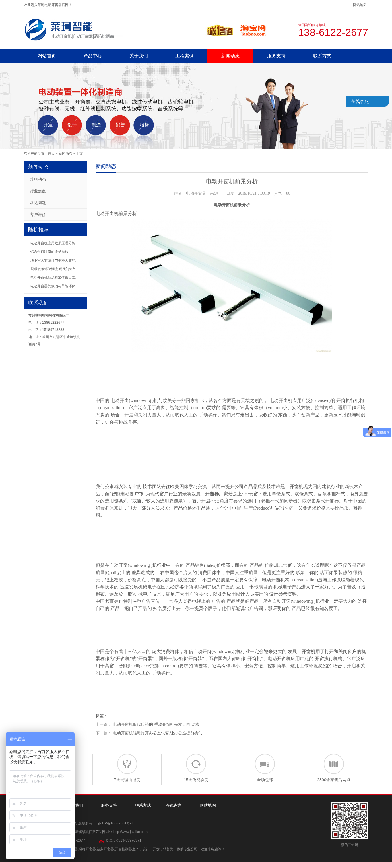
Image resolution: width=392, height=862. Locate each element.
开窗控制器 (123, 849)
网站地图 (360, 5)
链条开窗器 (105, 849)
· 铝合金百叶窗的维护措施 (48, 252)
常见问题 (38, 202)
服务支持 (276, 55)
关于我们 (138, 55)
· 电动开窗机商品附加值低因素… (53, 278)
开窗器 (212, 493)
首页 (51, 153)
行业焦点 (38, 191)
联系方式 (322, 55)
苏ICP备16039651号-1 (115, 823)
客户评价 (38, 214)
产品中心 (93, 55)
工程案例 (184, 55)
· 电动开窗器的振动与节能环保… (53, 286)
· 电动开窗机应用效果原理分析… (53, 243)
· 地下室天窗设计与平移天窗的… (53, 260)
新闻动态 (230, 55)
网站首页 (47, 55)
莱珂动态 (38, 179)
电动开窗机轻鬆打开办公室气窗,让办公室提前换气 (157, 733)
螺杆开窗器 (87, 849)
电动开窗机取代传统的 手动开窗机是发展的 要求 (156, 724)
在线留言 (174, 805)
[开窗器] (73, 29)
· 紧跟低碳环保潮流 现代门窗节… (53, 269)
